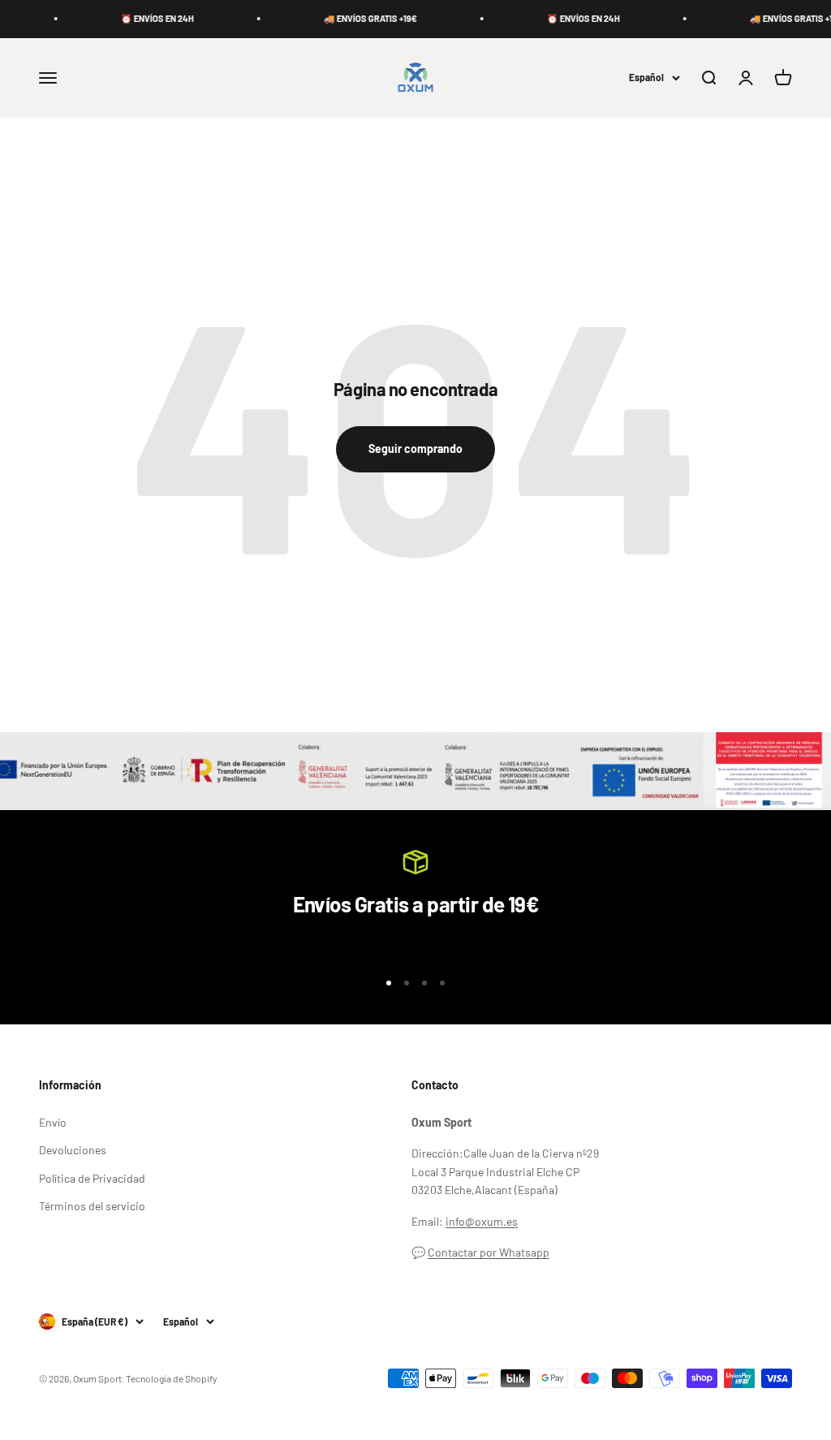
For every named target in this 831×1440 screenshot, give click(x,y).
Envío (53, 1122)
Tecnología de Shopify (171, 1378)
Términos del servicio (92, 1206)
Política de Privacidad (92, 1178)
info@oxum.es (482, 1221)
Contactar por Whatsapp (488, 1252)
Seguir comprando (415, 448)
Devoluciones (72, 1150)
